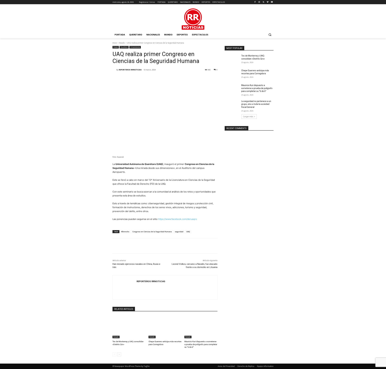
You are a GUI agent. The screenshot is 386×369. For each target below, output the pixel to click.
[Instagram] (259, 2)
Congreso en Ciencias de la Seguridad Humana (152, 231)
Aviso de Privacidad (226, 366)
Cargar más (248, 116)
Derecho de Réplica (245, 366)
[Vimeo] (267, 2)
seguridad (179, 231)
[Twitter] (263, 2)
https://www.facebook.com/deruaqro (177, 219)
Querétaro (124, 47)
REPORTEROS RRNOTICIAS (130, 70)
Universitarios (135, 47)
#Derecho (125, 231)
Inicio (114, 43)
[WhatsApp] (155, 77)
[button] (270, 34)
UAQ (188, 231)
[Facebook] (255, 2)
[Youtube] (272, 2)
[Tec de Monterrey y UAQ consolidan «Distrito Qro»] (129, 326)
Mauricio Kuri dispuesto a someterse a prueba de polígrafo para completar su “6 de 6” (200, 344)
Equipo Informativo (265, 366)
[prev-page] (114, 354)
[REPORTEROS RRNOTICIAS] (114, 69)
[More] (162, 77)
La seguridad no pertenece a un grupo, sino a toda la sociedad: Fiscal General (256, 104)
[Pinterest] (148, 77)
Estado (122, 43)
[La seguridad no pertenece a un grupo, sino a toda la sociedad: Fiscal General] (232, 105)
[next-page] (119, 354)
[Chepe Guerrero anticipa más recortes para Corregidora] (165, 326)
